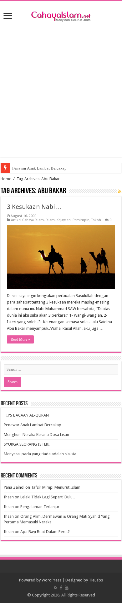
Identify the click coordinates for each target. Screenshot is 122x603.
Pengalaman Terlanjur (39, 506)
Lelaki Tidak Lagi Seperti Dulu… (48, 497)
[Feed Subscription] (119, 191)
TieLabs (96, 580)
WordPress (51, 580)
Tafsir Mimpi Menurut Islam (55, 487)
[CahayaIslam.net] (61, 15)
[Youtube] (66, 587)
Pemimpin (81, 220)
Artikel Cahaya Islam (27, 220)
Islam (50, 220)
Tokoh (96, 220)
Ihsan (9, 497)
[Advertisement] (61, 96)
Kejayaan (64, 220)
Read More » (20, 339)
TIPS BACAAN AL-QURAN (26, 415)
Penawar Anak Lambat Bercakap (39, 168)
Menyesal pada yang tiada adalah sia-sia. (40, 454)
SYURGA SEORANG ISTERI (27, 444)
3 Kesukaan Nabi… (34, 206)
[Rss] (55, 587)
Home (6, 178)
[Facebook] (61, 587)
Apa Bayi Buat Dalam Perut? (45, 531)
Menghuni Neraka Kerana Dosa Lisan (36, 434)
